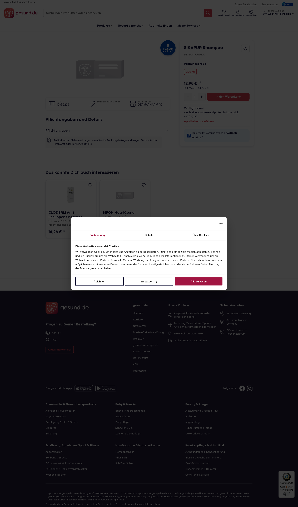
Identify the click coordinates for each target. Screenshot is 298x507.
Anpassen (147, 281)
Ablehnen (99, 281)
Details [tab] (149, 234)
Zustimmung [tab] (97, 234)
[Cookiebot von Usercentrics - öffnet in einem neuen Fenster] (208, 223)
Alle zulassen (199, 281)
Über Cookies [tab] (200, 234)
